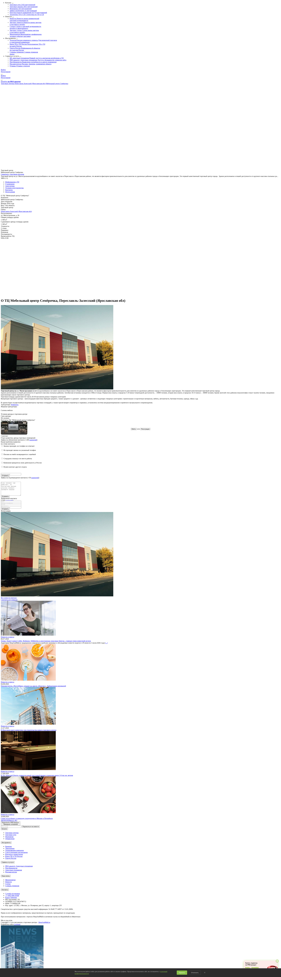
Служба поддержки (12, 894)
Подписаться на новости (31, 826)
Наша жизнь (6, 876)
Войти (3, 70)
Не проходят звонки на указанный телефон (20, 450)
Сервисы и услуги (8, 862)
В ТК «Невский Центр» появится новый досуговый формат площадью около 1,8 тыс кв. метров (37, 775)
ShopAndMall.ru (44, 922)
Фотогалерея (10, 192)
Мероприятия (26, 35)
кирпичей (33, 440)
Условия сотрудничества (14, 188)
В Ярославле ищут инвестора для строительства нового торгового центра (28, 730)
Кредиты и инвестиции (14, 854)
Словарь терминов (12, 886)
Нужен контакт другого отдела (15, 467)
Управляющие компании (14, 850)
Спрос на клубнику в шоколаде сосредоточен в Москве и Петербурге (27, 818)
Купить (247, 967)
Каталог (4, 829)
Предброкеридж (33, 62)
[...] (106, 643)
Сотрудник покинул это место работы (18, 458)
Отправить (5, 475)
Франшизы (21, 9)
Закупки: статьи (24, 31)
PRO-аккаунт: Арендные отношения (38, 60)
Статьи (25, 27)
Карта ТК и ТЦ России (14, 856)
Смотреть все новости (9, 600)
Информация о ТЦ (12, 182)
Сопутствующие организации (16, 852)
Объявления (9, 839)
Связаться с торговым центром (12, 174)
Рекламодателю (30, 64)
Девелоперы (9, 848)
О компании (9, 184)
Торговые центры (24, 7)
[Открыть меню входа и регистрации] (2, 74)
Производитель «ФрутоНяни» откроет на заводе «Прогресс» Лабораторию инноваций (33, 686)
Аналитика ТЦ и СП (27, 14)
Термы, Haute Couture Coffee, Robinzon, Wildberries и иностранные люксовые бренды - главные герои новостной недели (46, 641)
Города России (10, 858)
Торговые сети (22, 5)
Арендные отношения (13, 870)
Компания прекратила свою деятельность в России (23, 463)
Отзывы (20, 66)
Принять (182, 972)
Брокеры (8, 846)
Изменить (14, 405)
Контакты (9, 190)
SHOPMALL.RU (9, 820)
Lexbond (17, 924)
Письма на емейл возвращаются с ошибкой (20, 454)
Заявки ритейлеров (23, 11)
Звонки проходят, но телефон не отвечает (19, 446)
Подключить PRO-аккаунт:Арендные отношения (10, 823)
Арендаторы (10, 186)
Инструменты (6, 842)
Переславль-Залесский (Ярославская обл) (16, 211)
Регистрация (5, 72)
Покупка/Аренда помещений (28, 13)
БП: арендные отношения (37, 58)
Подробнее (255, 967)
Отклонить (195, 972)
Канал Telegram (11, 897)
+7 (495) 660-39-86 (12, 895)
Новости (24, 19)
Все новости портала (9, 598)
